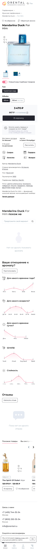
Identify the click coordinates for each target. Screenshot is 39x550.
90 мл (5, 477)
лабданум (6, 186)
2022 (14, 176)
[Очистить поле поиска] (33, 3)
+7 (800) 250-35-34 (11, 519)
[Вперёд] (33, 447)
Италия (5, 169)
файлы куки (20, 538)
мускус (18, 188)
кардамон (21, 186)
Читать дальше (8, 197)
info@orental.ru (9, 526)
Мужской (10, 173)
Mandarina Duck (14, 164)
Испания (25, 167)
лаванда (29, 186)
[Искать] (32, 221)
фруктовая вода (8, 188)
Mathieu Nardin (18, 180)
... (9, 477)
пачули (13, 186)
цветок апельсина (14, 184)
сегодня (14, 138)
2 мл (34, 477)
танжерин (27, 184)
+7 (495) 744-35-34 (11, 512)
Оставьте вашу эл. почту (18, 131)
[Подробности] (27, 113)
